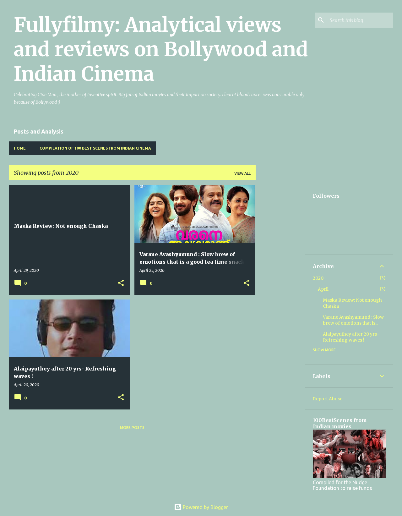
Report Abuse (327, 399)
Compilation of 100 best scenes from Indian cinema (95, 148)
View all (242, 173)
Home (20, 148)
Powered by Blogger (205, 507)
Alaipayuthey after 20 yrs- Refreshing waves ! (351, 337)
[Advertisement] (280, 279)
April (323, 289)
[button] (121, 283)
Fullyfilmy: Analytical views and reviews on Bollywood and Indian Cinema (161, 49)
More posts (132, 427)
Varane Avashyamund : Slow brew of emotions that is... (353, 320)
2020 (318, 278)
